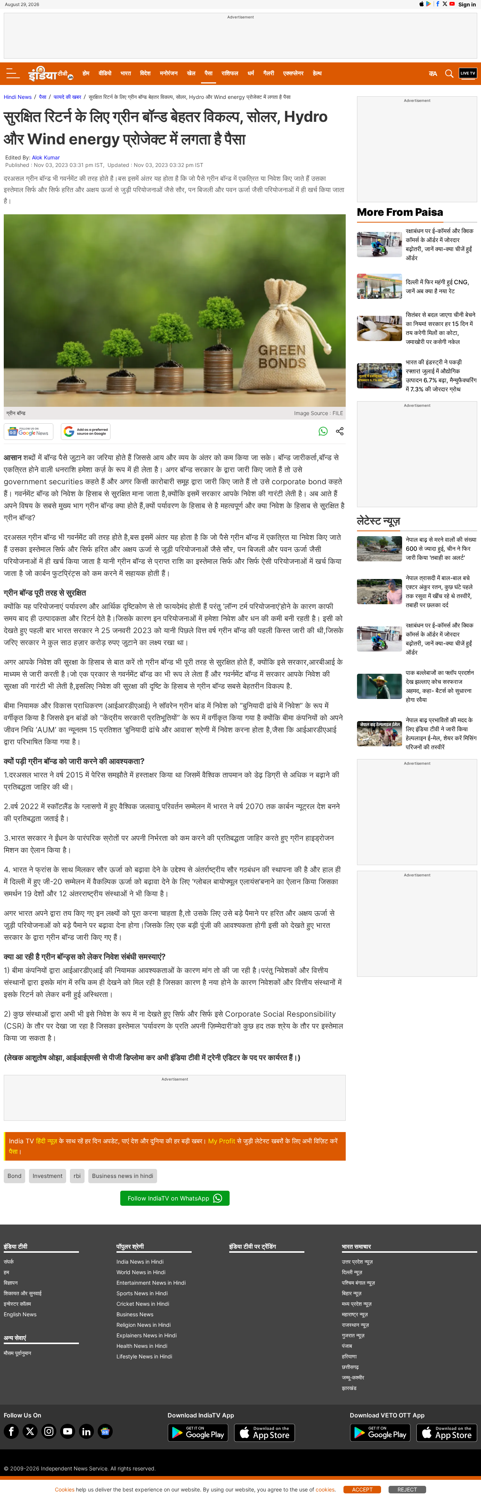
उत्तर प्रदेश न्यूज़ (357, 1261)
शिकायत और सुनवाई (23, 1293)
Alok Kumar (46, 157)
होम (86, 73)
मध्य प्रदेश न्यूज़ (357, 1303)
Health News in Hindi (141, 1346)
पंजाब (347, 1346)
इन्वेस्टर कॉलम (17, 1303)
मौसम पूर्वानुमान (17, 1353)
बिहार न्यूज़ (352, 1293)
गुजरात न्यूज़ (353, 1335)
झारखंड (349, 1388)
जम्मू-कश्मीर (353, 1377)
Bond (14, 1175)
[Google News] (28, 431)
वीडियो (105, 73)
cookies (325, 1489)
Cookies (64, 1489)
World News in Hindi (140, 1272)
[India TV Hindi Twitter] (445, 3)
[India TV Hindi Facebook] (437, 3)
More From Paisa (400, 212)
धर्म (251, 73)
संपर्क (9, 1261)
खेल (191, 73)
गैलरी (268, 73)
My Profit (221, 1141)
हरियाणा (349, 1356)
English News (20, 1314)
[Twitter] (30, 1431)
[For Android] (380, 1433)
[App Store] (264, 1433)
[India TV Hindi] (50, 73)
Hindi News (18, 97)
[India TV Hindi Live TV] (468, 73)
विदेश (145, 73)
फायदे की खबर (67, 97)
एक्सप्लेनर (293, 73)
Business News (134, 1314)
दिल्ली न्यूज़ (352, 1272)
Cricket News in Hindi (142, 1303)
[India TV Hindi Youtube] (452, 3)
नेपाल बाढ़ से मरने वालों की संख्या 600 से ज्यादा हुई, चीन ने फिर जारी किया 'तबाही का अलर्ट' (441, 548)
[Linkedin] (86, 1431)
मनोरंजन (169, 73)
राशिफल (230, 73)
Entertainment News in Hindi (151, 1282)
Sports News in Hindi (142, 1293)
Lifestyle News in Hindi (144, 1356)
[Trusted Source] (85, 431)
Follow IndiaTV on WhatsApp (168, 1198)
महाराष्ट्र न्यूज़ (355, 1314)
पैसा (208, 73)
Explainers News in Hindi (146, 1335)
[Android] (428, 3)
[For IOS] (446, 1433)
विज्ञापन (11, 1282)
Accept (362, 1489)
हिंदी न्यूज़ (46, 1141)
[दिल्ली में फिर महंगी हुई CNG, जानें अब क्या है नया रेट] (379, 286)
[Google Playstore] (198, 1433)
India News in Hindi (139, 1261)
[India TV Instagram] (48, 1431)
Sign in (467, 4)
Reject (407, 1489)
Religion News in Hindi (143, 1325)
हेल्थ (317, 73)
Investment (47, 1175)
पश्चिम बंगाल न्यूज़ (358, 1282)
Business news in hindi (122, 1175)
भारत (126, 73)
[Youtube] (67, 1431)
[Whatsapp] (323, 432)
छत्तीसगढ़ (350, 1367)
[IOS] (421, 3)
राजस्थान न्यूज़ (355, 1325)
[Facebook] (11, 1431)
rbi (77, 1175)
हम (6, 1272)
